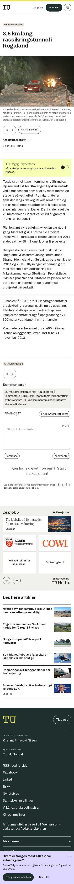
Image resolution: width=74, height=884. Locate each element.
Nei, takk (44, 877)
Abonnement (12, 841)
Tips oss (62, 719)
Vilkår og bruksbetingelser (21, 807)
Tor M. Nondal (13, 754)
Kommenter (31, 129)
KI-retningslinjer (14, 814)
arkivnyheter (13, 24)
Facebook (10, 772)
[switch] (64, 167)
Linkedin (8, 779)
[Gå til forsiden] (6, 7)
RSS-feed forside (15, 765)
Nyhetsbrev (11, 793)
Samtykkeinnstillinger (18, 800)
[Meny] (67, 7)
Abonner (54, 7)
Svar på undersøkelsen (18, 877)
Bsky (6, 786)
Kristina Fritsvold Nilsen (20, 740)
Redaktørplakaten (33, 828)
